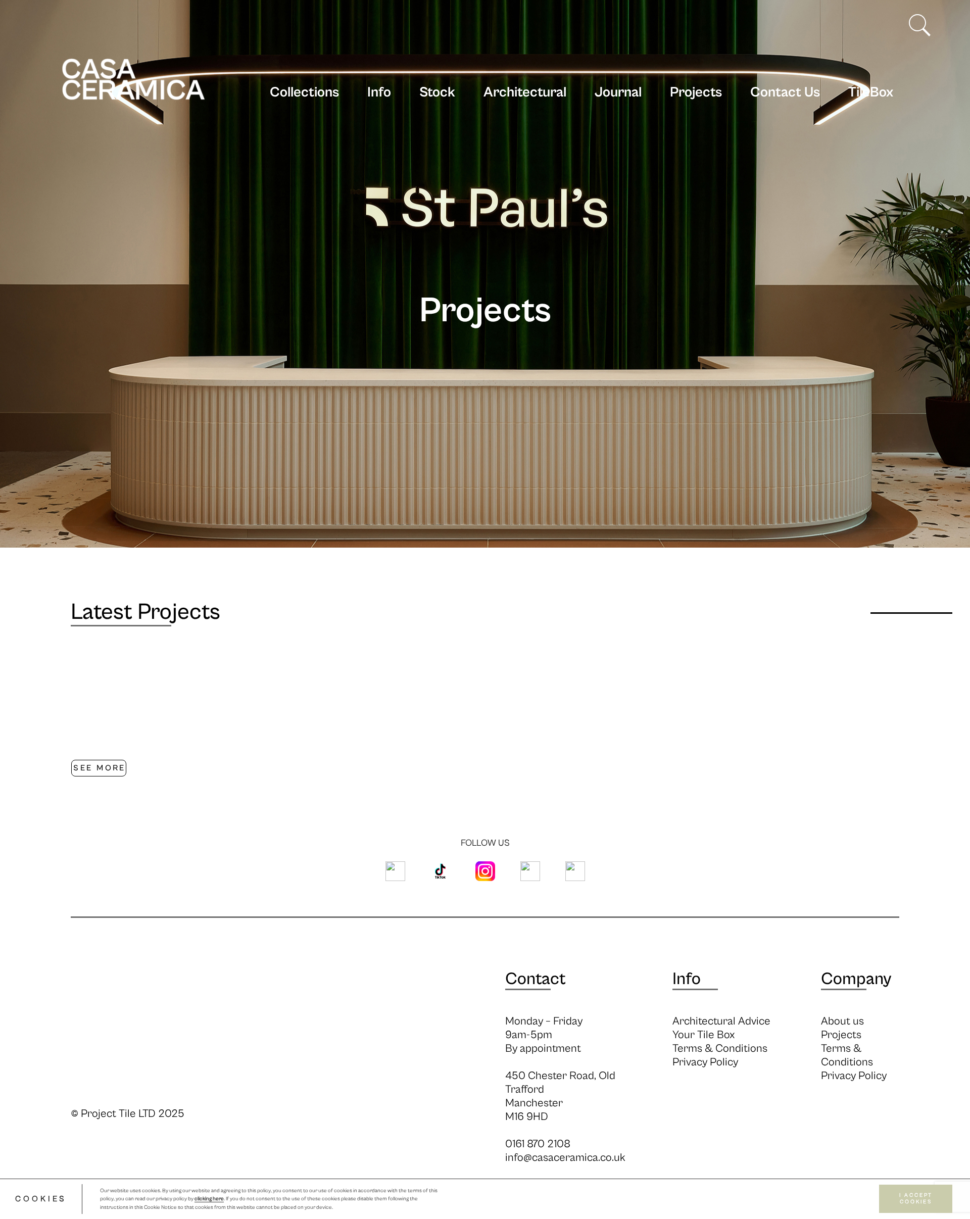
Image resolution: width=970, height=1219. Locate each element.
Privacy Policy (705, 1062)
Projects (696, 92)
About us (842, 1021)
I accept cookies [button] (916, 1199)
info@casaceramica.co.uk (565, 1157)
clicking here (209, 1199)
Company (856, 979)
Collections (304, 92)
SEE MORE (99, 767)
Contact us (785, 92)
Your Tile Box (703, 1035)
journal (618, 92)
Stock (437, 92)
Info (379, 92)
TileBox (870, 92)
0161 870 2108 (537, 1144)
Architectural (524, 92)
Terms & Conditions (719, 1048)
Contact (535, 979)
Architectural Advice (721, 1021)
